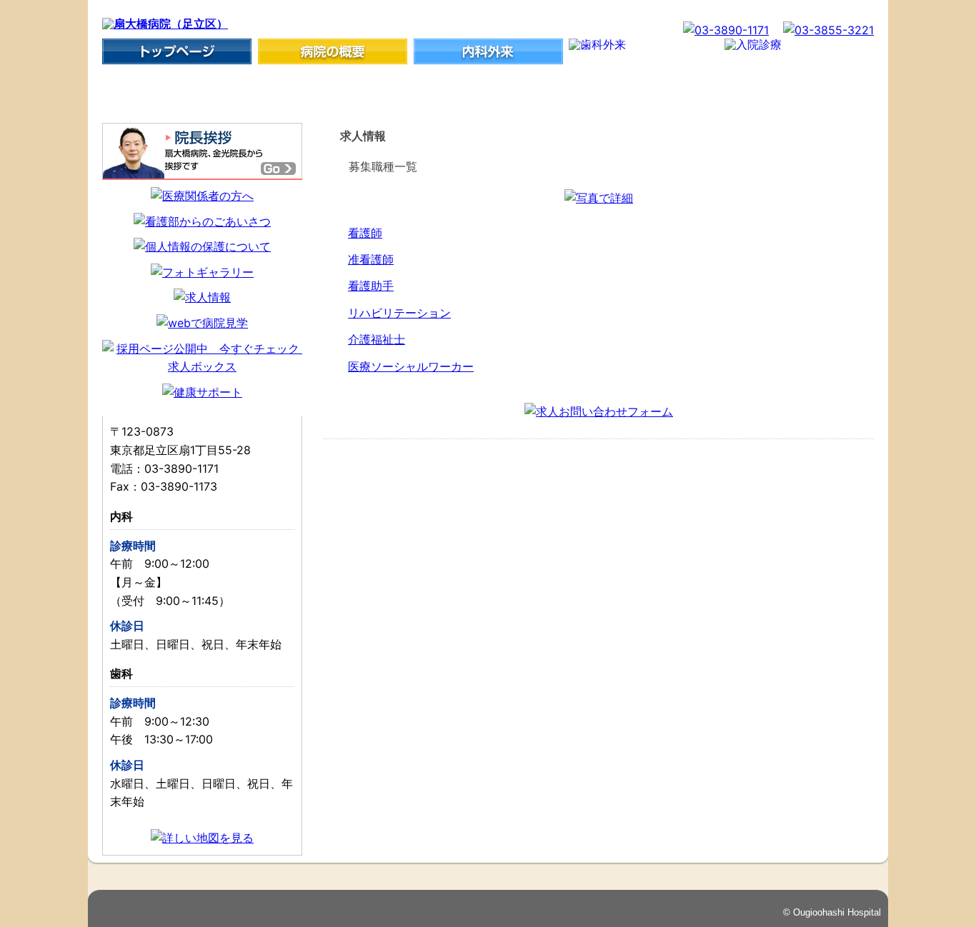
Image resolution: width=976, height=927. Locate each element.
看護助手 (371, 286)
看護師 (365, 233)
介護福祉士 (376, 339)
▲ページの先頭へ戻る (819, 871)
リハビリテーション (399, 313)
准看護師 (371, 259)
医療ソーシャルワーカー (411, 366)
